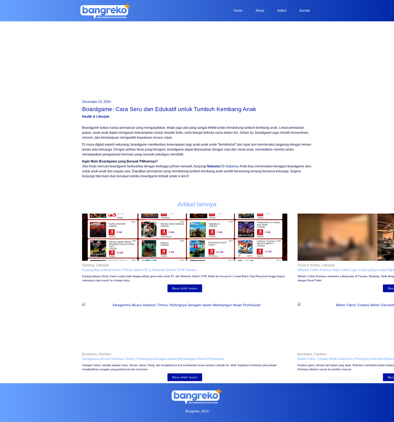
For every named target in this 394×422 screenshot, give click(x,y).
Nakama (213, 166)
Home (238, 10)
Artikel (281, 10)
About (259, 10)
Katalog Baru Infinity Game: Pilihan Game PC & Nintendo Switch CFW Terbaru (139, 270)
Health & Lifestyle (95, 116)
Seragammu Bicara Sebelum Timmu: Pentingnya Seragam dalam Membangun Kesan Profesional (153, 359)
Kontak (305, 10)
